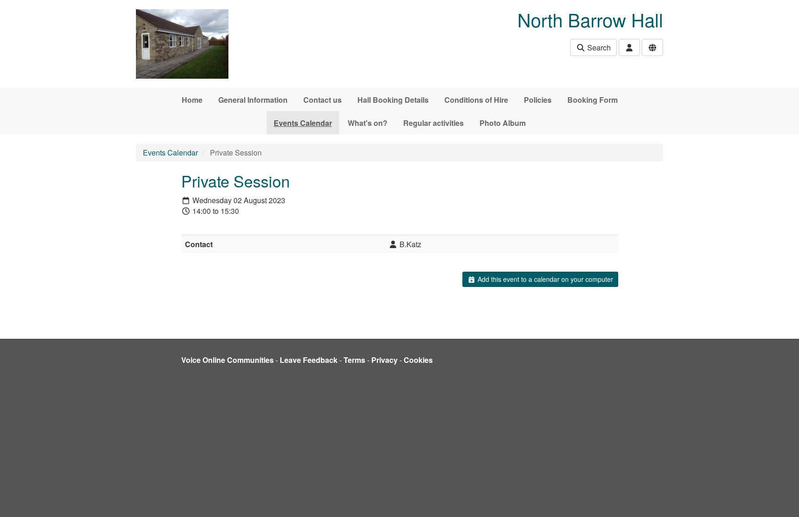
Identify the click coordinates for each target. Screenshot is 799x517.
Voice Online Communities (227, 360)
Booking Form (592, 99)
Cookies (418, 360)
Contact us (322, 99)
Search (598, 47)
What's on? (367, 123)
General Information (253, 99)
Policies (538, 99)
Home (192, 99)
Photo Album (502, 123)
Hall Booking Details (393, 99)
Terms (354, 360)
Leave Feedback (309, 360)
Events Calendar (303, 123)
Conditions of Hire (476, 99)
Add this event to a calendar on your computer (544, 279)
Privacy (384, 360)
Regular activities (433, 123)
